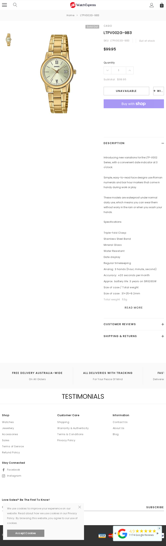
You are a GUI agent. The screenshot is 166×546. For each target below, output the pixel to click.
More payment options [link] (134, 113)
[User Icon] (152, 5)
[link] (8, 40)
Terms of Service (13, 446)
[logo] (83, 4)
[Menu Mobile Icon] (4, 5)
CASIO (108, 26)
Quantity (109, 62)
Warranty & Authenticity (73, 428)
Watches (8, 422)
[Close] (79, 506)
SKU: (106, 40)
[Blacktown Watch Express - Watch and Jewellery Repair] (122, 539)
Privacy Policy (66, 440)
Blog (116, 434)
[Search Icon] (15, 5)
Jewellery (8, 428)
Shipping (63, 422)
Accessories (10, 434)
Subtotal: (110, 79)
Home (70, 15)
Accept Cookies (25, 533)
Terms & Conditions (70, 434)
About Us (119, 428)
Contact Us (120, 422)
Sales (5, 440)
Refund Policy (11, 452)
